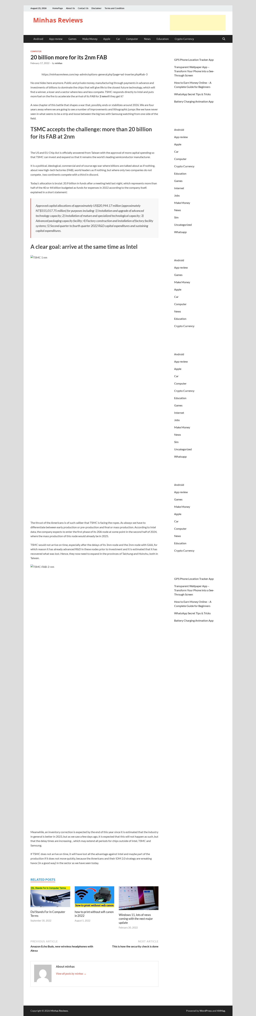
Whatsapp (180, 232)
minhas (58, 63)
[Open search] (223, 39)
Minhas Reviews (58, 20)
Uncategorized (183, 224)
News (147, 38)
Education (163, 38)
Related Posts (42, 879)
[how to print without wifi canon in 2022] (94, 897)
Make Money (89, 38)
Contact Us (83, 8)
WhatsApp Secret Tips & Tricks (192, 94)
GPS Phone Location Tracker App (194, 59)
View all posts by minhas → (71, 973)
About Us (70, 8)
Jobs (177, 195)
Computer (132, 38)
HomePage (57, 8)
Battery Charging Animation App (194, 101)
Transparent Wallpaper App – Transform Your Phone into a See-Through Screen (194, 71)
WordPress (206, 1010)
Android (38, 38)
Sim (176, 217)
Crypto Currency (184, 38)
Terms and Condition (114, 8)
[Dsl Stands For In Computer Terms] (50, 897)
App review (56, 38)
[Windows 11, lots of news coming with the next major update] (138, 899)
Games (72, 38)
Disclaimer (96, 8)
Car (118, 38)
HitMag (221, 1010)
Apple (106, 38)
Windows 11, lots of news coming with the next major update (136, 918)
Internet (179, 188)
